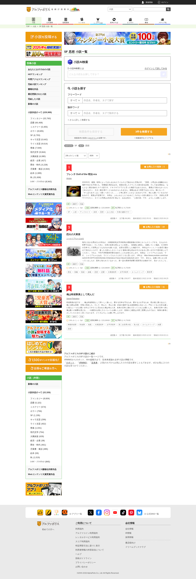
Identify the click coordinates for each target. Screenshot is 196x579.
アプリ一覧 (77, 514)
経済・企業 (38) (37, 440)
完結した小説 (34, 99)
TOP (28, 26)
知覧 (90, 325)
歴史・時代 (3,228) (39, 165)
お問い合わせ (81, 567)
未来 (95, 212)
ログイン (164, 2)
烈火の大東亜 (73, 234)
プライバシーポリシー (85, 562)
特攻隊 (82, 325)
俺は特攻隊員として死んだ (80, 294)
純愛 (159, 325)
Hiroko (69, 178)
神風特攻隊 (72, 325)
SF (68, 204)
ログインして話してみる (156, 68)
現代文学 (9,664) (38, 152)
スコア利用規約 (82, 541)
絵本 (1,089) (36, 173)
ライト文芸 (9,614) (39, 144)
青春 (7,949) (36, 148)
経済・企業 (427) (38, 160)
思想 (102, 212)
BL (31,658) (35, 177)
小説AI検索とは (77, 68)
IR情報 (128, 533)
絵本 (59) (34, 453)
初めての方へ (48, 529)
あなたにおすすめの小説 (39, 69)
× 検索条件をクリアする (143, 138)
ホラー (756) (36, 411)
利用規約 (79, 529)
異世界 (149, 272)
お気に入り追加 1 (156, 166)
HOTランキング (35, 74)
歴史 (69, 272)
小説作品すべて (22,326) (39, 392)
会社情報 (129, 529)
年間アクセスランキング (39, 79)
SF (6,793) (35, 135)
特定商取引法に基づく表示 (87, 545)
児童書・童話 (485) (39, 449)
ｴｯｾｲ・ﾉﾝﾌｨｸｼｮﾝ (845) (40, 461)
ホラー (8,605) (37, 131)
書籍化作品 (33, 89)
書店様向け (130, 543)
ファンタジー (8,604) (40, 398)
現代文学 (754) (37, 432)
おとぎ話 (110, 212)
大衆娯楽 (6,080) (38, 156)
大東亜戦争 (112, 272)
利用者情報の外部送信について (89, 550)
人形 (75, 212)
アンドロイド (85, 212)
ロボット (70, 362)
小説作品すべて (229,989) (40, 112)
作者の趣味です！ (124, 212)
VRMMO (83, 362)
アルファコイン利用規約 (86, 533)
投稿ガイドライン (83, 558)
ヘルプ (78, 554)
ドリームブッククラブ (135, 547)
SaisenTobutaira (72, 299)
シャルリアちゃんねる (75, 239)
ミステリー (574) (38, 407)
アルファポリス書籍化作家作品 (42, 189)
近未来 (94, 362)
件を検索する (143, 131)
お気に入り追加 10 (155, 227)
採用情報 (129, 537)
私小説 (136, 325)
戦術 (83, 272)
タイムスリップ (138, 272)
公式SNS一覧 (153, 514)
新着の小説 (33, 104)
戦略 (76, 272)
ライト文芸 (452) (38, 424)
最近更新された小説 (37, 94)
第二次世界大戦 (125, 325)
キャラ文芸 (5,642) (39, 139)
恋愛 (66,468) (36, 122)
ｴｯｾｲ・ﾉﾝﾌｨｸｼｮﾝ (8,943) (41, 181)
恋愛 (103, 272)
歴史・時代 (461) (38, 445)
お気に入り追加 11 (155, 287)
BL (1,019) (35, 457)
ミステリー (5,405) (39, 127)
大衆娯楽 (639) (37, 436)
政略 (89, 272)
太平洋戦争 (124, 272)
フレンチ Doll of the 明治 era (81, 174)
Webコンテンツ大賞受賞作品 (41, 194)
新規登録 (149, 2)
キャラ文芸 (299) (38, 419)
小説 (34, 26)
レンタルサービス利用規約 (87, 537)
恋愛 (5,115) (35, 403)
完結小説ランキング (37, 84)
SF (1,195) (35, 415)
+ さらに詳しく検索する (79, 120)
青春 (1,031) (36, 428)
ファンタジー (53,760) (40, 118)
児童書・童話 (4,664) (40, 169)
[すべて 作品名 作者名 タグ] (75, 100)
